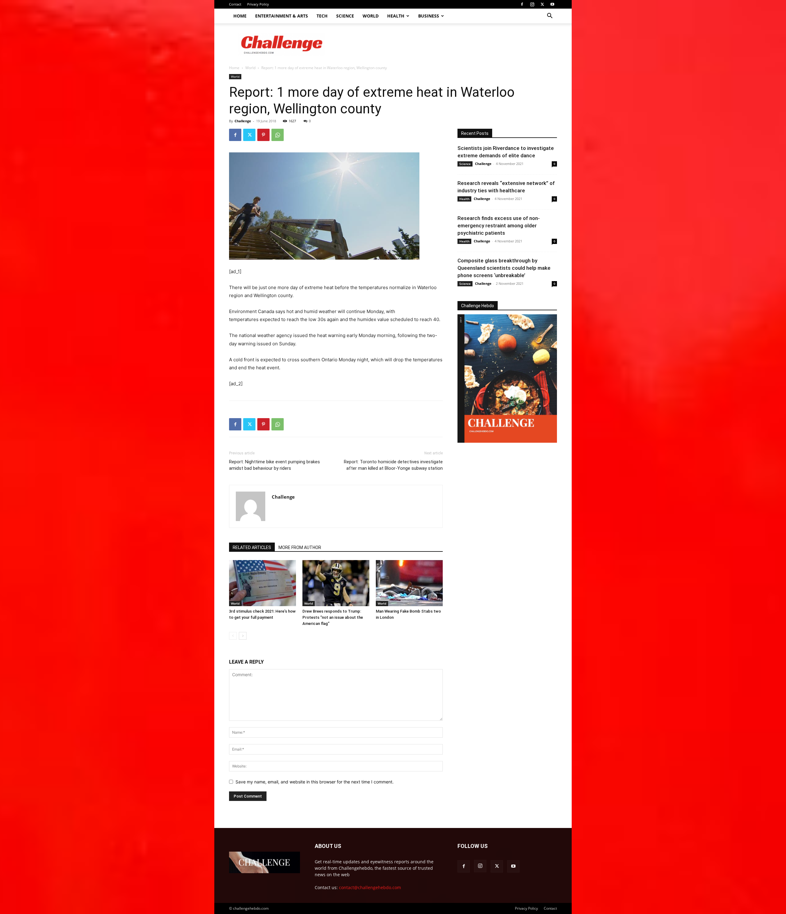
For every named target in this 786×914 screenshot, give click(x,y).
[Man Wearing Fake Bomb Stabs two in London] (409, 583)
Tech (322, 16)
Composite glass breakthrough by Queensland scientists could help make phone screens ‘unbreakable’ (504, 267)
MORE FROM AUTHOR (299, 547)
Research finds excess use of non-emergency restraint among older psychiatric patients (498, 225)
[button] (549, 16)
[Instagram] (532, 4)
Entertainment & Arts (281, 16)
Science (345, 16)
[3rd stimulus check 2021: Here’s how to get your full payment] (262, 583)
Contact (235, 4)
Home (240, 16)
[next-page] (243, 636)
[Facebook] (522, 4)
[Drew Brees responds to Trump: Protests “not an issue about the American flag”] (335, 583)
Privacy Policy (258, 4)
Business (428, 16)
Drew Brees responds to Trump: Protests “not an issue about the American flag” (332, 617)
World (371, 16)
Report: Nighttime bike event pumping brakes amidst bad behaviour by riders (274, 465)
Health (395, 16)
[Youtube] (552, 4)
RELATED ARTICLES (252, 547)
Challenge (243, 121)
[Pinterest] (263, 135)
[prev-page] (233, 636)
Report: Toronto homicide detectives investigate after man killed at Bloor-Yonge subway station (393, 465)
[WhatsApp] (277, 135)
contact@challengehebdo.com (370, 887)
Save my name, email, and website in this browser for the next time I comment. (314, 781)
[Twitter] (542, 4)
